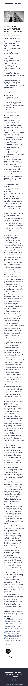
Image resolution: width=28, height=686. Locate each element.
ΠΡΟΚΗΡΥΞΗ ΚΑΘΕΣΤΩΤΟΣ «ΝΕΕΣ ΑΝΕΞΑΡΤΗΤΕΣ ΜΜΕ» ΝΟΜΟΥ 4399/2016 (14, 628)
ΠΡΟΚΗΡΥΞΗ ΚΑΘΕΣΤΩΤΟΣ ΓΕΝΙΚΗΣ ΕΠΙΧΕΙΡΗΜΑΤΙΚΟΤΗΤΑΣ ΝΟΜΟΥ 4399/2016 (13, 623)
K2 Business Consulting (10, 35)
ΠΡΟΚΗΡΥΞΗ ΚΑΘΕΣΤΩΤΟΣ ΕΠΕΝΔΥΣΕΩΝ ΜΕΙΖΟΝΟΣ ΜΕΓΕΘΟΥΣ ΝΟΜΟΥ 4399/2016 (12, 638)
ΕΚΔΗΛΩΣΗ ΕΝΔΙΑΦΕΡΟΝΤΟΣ (11, 642)
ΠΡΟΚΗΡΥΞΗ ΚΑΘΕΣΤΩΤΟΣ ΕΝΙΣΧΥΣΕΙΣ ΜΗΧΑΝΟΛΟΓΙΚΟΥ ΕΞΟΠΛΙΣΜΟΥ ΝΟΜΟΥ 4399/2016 (12, 633)
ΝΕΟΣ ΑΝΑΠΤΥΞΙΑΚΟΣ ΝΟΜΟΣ (14, 620)
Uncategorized (17, 33)
